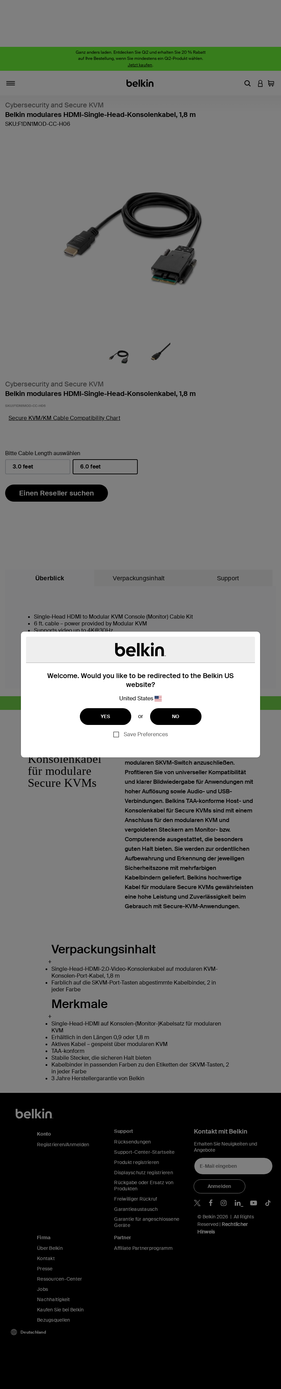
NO (176, 716)
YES (105, 716)
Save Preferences (146, 734)
